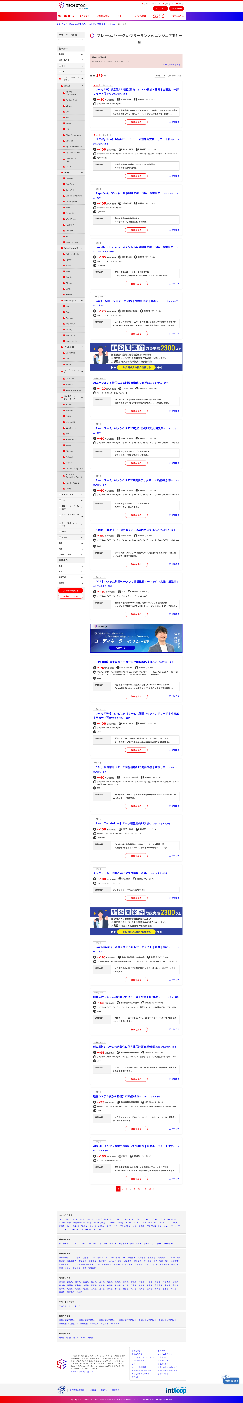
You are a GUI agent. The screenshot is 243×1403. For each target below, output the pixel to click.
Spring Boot (71, 100)
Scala (74, 1219)
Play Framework (73, 135)
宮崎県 (62, 1292)
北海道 (62, 1282)
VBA (150, 1223)
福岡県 (142, 1289)
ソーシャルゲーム (103, 1264)
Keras (68, 445)
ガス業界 (128, 1261)
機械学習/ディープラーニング (71, 397)
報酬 (60, 549)
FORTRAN (151, 1226)
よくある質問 (140, 16)
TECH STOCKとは (66, 16)
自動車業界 (72, 1261)
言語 (64, 66)
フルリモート (64, 1306)
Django (69, 260)
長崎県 (157, 1289)
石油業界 (147, 1261)
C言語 (61, 1226)
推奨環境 (115, 1390)
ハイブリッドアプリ (71, 371)
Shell (166, 1226)
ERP (64, 531)
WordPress (71, 219)
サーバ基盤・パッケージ (70, 524)
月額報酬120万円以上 (110, 1323)
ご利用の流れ (103, 16)
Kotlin (128, 1223)
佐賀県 (150, 1289)
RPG (109, 1226)
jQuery (69, 329)
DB (63, 71)
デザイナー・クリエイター (130, 1243)
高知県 (134, 1289)
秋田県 (94, 1282)
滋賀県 (142, 1285)
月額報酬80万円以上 (148, 1320)
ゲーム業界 (64, 1264)
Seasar (69, 112)
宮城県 (86, 1282)
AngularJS (70, 324)
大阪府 (175, 1285)
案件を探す (84, 16)
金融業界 (132, 1257)
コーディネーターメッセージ (143, 1357)
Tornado (70, 295)
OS (63, 500)
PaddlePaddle (72, 483)
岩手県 (78, 1282)
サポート (121, 16)
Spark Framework (74, 147)
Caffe (68, 489)
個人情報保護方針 (77, 1390)
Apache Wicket (73, 152)
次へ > (152, 1189)
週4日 (83, 1338)
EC (124, 1257)
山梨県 (86, 1285)
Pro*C (93, 1226)
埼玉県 (142, 1282)
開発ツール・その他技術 (70, 507)
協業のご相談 (163, 1374)
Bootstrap (70, 353)
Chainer (69, 451)
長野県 (94, 1285)
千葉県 (150, 1282)
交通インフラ (64, 1268)
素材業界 (102, 1261)
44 (144, 1189)
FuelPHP (70, 225)
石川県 (70, 1285)
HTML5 (146, 1219)
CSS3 (162, 1219)
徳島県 (110, 1289)
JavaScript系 (70, 300)
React (68, 312)
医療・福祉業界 (89, 1268)
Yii (67, 236)
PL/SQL (84, 1226)
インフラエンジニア (108, 1243)
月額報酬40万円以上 (68, 1320)
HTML (154, 1219)
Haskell (97, 1229)
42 (133, 1189)
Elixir (119, 1219)
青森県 (70, 1282)
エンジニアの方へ (165, 1354)
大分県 (173, 1289)
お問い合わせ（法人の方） (168, 1370)
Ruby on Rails (72, 254)
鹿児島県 (71, 1292)
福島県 (110, 1282)
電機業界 (92, 1261)
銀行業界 (141, 1257)
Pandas (69, 410)
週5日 (90, 1338)
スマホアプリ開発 (80, 1257)
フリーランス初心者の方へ (158, 16)
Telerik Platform (73, 390)
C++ (68, 1226)
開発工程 (62, 577)
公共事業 (175, 1261)
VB (155, 1223)
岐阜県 (102, 1285)
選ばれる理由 (137, 1354)
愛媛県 (126, 1289)
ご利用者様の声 (138, 1361)
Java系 (67, 86)
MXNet (69, 463)
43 (139, 1189)
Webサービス (65, 1257)
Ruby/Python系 (71, 248)
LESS (68, 359)
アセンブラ (176, 1226)
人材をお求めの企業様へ (141, 1370)
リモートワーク (65, 554)
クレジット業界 (174, 1257)
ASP (168, 1223)
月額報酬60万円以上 (108, 1320)
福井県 (78, 1285)
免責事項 (104, 1390)
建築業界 (76, 1268)
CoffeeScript (65, 1223)
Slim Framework (73, 242)
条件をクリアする (71, 596)
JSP (68, 129)
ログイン (161, 8)
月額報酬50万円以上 (88, 1320)
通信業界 (138, 1264)
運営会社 (181, 4)
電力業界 (137, 1261)
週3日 (75, 1338)
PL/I (115, 1226)
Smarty (69, 207)
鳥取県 (70, 1289)
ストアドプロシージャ (68, 1229)
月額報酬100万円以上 (68, 1323)
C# (144, 1223)
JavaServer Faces (71, 159)
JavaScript (129, 1219)
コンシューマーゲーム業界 (82, 1264)
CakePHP (70, 190)
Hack (112, 1219)
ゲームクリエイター (152, 1243)
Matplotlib (70, 422)
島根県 (78, 1289)
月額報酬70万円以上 (128, 1320)
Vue (67, 306)
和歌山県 (158, 1285)
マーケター (168, 1243)
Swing (69, 123)
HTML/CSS (69, 347)
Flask (68, 265)
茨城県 (118, 1282)
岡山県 (86, 1289)
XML (139, 1219)
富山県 (62, 1285)
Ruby (82, 1219)
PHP (68, 1219)
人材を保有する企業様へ (141, 1374)
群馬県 (134, 1282)
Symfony (70, 184)
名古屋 (126, 1285)
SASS (68, 364)
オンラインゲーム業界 (122, 1264)
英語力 (61, 583)
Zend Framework (74, 196)
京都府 (167, 1285)
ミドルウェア (67, 494)
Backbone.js (71, 335)
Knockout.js (71, 341)
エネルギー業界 (115, 1261)
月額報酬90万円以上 (168, 1320)
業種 (60, 571)
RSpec (69, 283)
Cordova (70, 379)
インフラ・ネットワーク (70, 516)
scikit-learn (71, 428)
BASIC (175, 1223)
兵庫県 (62, 1289)
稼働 (60, 566)
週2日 (68, 1338)
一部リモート (78, 1306)
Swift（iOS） (100, 1223)
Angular (69, 318)
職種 (60, 543)
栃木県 (126, 1282)
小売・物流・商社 (161, 1261)
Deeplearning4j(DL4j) (75, 468)
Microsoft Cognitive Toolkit (74, 475)
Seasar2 (70, 117)
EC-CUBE (70, 213)
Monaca (69, 384)
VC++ (161, 1223)
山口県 (102, 1289)
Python (90, 1219)
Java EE (69, 141)
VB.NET (137, 1223)
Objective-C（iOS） (82, 1223)
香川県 (118, 1289)
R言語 (141, 1226)
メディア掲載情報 (139, 1367)
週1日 (61, 1338)
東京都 (157, 1282)
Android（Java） (116, 1223)
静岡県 (110, 1285)
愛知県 (118, 1285)
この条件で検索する (71, 590)
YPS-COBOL (125, 1226)
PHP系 (67, 172)
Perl (106, 1219)
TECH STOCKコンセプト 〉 (82, 1372)
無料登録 (178, 8)
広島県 (94, 1289)
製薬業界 (82, 1261)
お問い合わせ (169, 4)
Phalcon (69, 231)
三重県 (134, 1285)
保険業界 (161, 1257)
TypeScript (172, 1219)
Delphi (76, 1226)
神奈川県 (166, 1282)
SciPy (68, 416)
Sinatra (69, 271)
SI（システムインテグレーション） (105, 1257)
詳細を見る (136, 122)
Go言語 (99, 1219)
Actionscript (86, 1229)
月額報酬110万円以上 (89, 1323)
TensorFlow (71, 439)
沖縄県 (80, 1292)
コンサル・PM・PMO (87, 1243)
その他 (65, 537)
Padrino (69, 277)
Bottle (69, 289)
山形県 (102, 1282)
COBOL (101, 1226)
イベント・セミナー (150, 4)
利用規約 (92, 1390)
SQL (160, 1226)
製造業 (62, 1261)
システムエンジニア (67, 1243)
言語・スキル (64, 60)
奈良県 (150, 1285)
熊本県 (165, 1289)
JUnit (68, 167)
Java (61, 1219)
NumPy (69, 405)
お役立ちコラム (177, 16)
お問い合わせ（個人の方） (168, 1367)
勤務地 (61, 54)
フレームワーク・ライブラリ (70, 78)
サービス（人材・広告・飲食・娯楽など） (163, 1264)
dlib (67, 434)
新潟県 (175, 1282)
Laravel (69, 178)
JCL (135, 1226)
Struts (69, 106)
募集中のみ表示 (175, 76)
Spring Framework (71, 93)
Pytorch (69, 457)
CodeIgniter (71, 202)
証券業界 (151, 1257)
